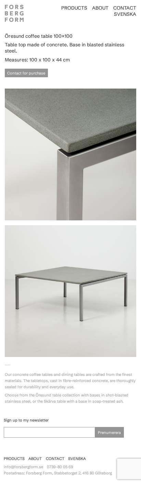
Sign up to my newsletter (26, 420)
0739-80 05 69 (60, 466)
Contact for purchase (26, 73)
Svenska (125, 14)
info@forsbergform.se (23, 466)
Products (74, 8)
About (100, 8)
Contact (124, 8)
